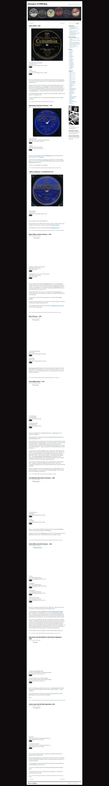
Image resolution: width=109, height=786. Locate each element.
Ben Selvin (61, 529)
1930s (33, 167)
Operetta (71, 95)
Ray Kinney (55, 688)
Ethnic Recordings (51, 633)
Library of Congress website (52, 445)
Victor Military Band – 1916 (36, 381)
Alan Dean (34, 763)
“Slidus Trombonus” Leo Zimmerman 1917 (41, 172)
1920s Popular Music (37, 377)
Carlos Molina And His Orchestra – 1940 (40, 544)
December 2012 (72, 59)
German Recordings (47, 312)
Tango (70, 102)
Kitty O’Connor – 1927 (35, 316)
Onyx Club (42, 157)
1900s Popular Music (72, 72)
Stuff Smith (48, 155)
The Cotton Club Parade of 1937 (45, 159)
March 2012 (71, 61)
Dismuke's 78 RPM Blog (37, 4)
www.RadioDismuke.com (72, 128)
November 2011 (72, 64)
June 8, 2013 (53, 693)
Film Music (71, 91)
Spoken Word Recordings (73, 101)
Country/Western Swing (73, 88)
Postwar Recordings (57, 775)
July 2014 (71, 54)
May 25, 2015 (39, 307)
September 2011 (72, 66)
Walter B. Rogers (56, 433)
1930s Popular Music (37, 167)
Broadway (49, 539)
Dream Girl (53, 767)
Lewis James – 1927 (35, 25)
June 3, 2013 (61, 305)
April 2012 (71, 60)
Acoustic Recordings (44, 230)
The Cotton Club (32, 162)
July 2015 (71, 51)
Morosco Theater (44, 533)
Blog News (71, 84)
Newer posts (63, 23)
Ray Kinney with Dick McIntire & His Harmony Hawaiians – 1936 (45, 637)
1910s (33, 230)
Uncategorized (71, 103)
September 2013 (72, 56)
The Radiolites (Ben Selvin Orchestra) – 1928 (42, 478)
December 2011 (72, 63)
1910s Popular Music (37, 230)
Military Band (50, 473)
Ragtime (56, 230)
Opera (70, 94)
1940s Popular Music (37, 633)
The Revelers (46, 86)
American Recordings (37, 101)
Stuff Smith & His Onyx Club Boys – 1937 (40, 105)
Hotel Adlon (57, 286)
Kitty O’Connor (32, 368)
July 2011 (71, 68)
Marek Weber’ (46, 283)
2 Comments (63, 700)
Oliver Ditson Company (33, 438)
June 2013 (71, 58)
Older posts (31, 23)
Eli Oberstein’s (44, 611)
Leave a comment (51, 101)
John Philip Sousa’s (54, 227)
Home (30, 19)
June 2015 (71, 52)
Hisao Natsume (72, 42)
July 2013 (71, 57)
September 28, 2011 (55, 305)
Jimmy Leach (38, 757)
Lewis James (61, 79)
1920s (33, 101)
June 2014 (71, 55)
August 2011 (71, 67)
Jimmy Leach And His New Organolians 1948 (42, 704)
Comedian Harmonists (34, 90)
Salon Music (53, 312)
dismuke (39, 27)
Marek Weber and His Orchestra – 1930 (40, 234)
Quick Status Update (72, 34)
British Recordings (44, 775)
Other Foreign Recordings (73, 96)
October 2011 (71, 65)
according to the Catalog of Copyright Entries (42, 456)
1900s (70, 71)
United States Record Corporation (57, 611)
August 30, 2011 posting (33, 760)
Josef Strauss (57, 291)
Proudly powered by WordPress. (74, 783)
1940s (33, 633)
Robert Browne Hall (52, 470)
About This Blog (34, 19)
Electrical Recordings (44, 101)
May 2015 (71, 53)
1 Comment (57, 377)
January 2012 (71, 62)
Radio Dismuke (72, 98)
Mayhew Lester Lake (55, 225)
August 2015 (71, 50)
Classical (35, 312)
